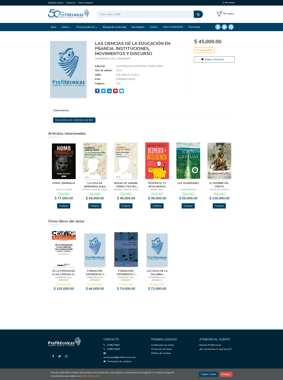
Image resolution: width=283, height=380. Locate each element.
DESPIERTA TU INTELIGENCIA (157, 184)
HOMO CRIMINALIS (63, 183)
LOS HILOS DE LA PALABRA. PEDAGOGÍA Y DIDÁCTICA (157, 272)
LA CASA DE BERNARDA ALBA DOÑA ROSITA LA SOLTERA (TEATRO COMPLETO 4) (95, 184)
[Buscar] (198, 14)
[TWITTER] (224, 27)
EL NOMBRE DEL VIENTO (219, 184)
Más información (91, 376)
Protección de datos (161, 349)
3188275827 (113, 345)
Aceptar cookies (208, 374)
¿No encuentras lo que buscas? (215, 349)
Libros (65, 27)
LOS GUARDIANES (188, 183)
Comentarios (61, 110)
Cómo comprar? (85, 2)
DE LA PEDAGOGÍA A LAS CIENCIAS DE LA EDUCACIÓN (63, 272)
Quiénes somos (56, 2)
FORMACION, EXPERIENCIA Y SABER (95, 272)
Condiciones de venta (162, 345)
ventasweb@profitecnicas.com (120, 357)
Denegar (226, 374)
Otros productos (86, 27)
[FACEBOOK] (218, 27)
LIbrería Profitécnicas (210, 345)
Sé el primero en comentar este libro (74, 120)
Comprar (63, 205)
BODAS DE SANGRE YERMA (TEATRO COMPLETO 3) (126, 184)
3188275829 (113, 349)
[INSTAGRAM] (231, 27)
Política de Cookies (161, 353)
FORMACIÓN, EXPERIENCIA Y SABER (126, 272)
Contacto (70, 2)
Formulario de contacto (119, 361)
